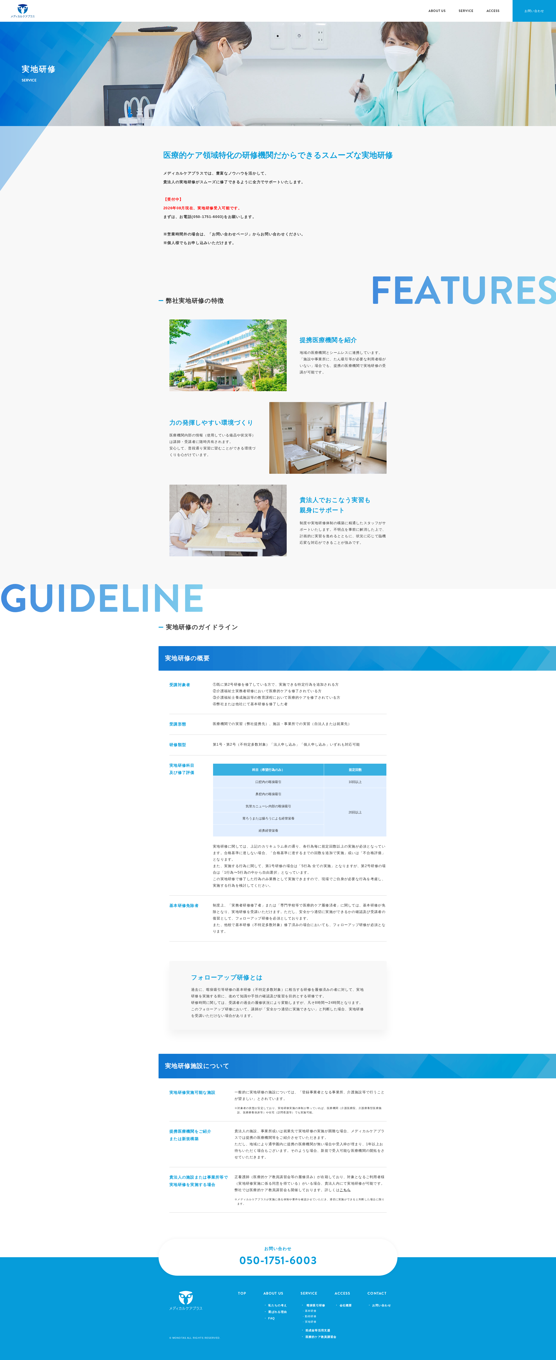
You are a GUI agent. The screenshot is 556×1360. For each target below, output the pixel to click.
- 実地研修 (309, 1321)
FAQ (271, 1318)
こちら (345, 1190)
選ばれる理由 (277, 1311)
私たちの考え (277, 1305)
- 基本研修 (309, 1310)
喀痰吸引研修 (316, 1305)
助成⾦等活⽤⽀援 (318, 1330)
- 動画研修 (309, 1316)
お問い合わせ (534, 11)
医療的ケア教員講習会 (321, 1336)
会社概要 (346, 1305)
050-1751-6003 (278, 1260)
